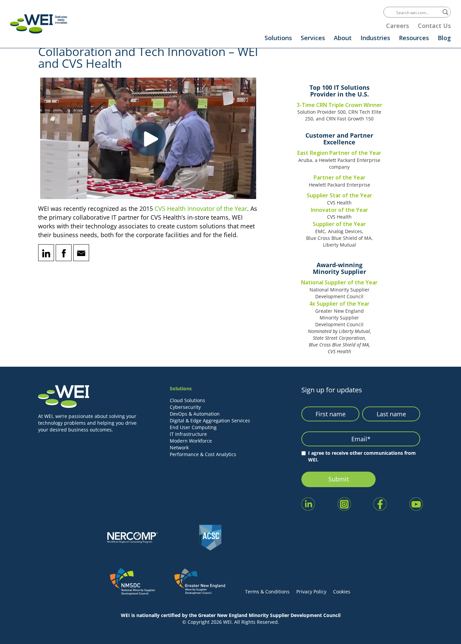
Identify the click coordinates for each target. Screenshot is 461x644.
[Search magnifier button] (445, 12)
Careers (397, 26)
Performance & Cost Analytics (203, 454)
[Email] (81, 252)
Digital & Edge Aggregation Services (210, 420)
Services (313, 37)
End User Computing (193, 427)
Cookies (341, 591)
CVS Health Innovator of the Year (201, 208)
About (343, 37)
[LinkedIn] (46, 252)
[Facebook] (64, 252)
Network (179, 447)
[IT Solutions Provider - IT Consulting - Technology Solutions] (38, 23)
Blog (444, 37)
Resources (414, 37)
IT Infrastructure (188, 434)
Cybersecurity (185, 407)
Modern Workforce (191, 441)
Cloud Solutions (187, 400)
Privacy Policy (311, 591)
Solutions (278, 37)
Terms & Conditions (267, 591)
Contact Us (434, 26)
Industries (375, 37)
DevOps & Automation (195, 414)
